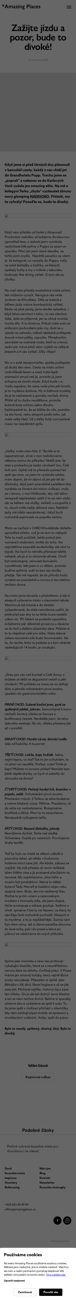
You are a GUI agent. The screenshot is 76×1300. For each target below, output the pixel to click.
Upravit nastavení (14, 1280)
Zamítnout (25, 1292)
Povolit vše (50, 1292)
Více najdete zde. (56, 1274)
